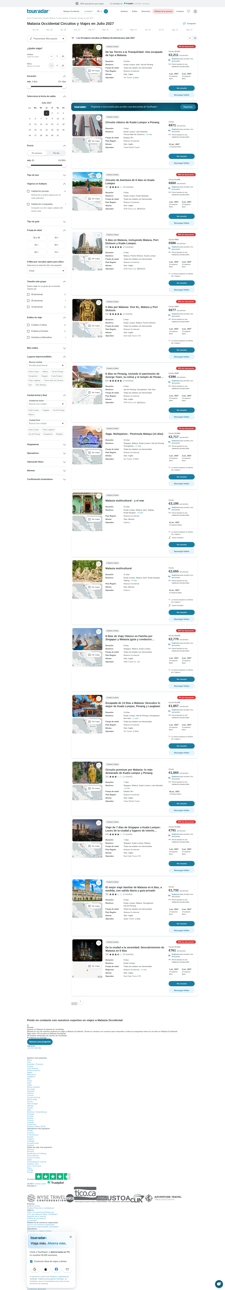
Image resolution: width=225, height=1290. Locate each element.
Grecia (30, 1102)
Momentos (146, 11)
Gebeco (127, 522)
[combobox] (46, 365)
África (29, 1060)
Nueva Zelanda (33, 1087)
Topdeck (30, 1139)
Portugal (30, 1114)
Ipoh (30, 385)
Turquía (30, 1120)
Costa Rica (31, 1124)
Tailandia (30, 1091)
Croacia (30, 1095)
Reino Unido (32, 1100)
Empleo (40, 1208)
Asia (29, 1062)
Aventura (31, 1149)
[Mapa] (195, 38)
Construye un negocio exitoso (39, 1231)
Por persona (37, 153)
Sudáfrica (31, 1077)
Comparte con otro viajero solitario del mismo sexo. (47, 209)
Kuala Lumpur (34, 372)
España (30, 1118)
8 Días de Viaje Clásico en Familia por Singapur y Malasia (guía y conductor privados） (128, 639)
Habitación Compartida (42, 204)
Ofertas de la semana (163, 11)
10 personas (37, 307)
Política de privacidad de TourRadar (51, 1279)
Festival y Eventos (39, 331)
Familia (30, 1170)
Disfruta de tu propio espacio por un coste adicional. (46, 196)
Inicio (29, 18)
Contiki (30, 1131)
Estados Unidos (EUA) (36, 1127)
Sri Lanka (31, 1089)
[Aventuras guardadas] (188, 11)
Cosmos (30, 1133)
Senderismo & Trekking (36, 1154)
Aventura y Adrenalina (41, 337)
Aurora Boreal (33, 1156)
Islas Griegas (32, 1104)
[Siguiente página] (80, 1001)
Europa (30, 1066)
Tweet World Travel (131, 147)
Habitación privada (40, 191)
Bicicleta (30, 1151)
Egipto (29, 1073)
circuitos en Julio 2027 (85, 18)
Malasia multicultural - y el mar (124, 500)
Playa (29, 1168)
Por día (56, 153)
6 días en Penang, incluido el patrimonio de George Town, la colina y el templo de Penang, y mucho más (134, 377)
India (29, 1083)
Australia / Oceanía (35, 1064)
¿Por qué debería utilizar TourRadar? (42, 1214)
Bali (28, 1079)
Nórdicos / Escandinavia (37, 1112)
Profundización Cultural (36, 1162)
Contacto (180, 11)
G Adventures (32, 1135)
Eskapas (30, 1145)
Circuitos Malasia (49, 18)
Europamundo (33, 1143)
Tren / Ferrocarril (34, 1166)
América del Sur (33, 1070)
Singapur (44, 376)
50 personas (37, 294)
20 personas (37, 301)
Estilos (134, 11)
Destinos (124, 11)
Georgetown (33, 376)
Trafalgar (31, 1141)
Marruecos (31, 1075)
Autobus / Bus (33, 1164)
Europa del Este (33, 1097)
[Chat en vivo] (219, 1284)
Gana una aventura (40, 1212)
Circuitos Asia (37, 18)
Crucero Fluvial (33, 1158)
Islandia (30, 1106)
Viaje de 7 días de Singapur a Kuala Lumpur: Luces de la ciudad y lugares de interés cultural (133, 830)
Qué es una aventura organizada (40, 1225)
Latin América (32, 1068)
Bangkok (59, 434)
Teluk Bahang (40, 385)
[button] (182, 60)
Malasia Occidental (131, 71)
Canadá (30, 1122)
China (29, 1081)
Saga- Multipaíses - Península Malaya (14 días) (134, 434)
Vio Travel (128, 78)
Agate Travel (129, 919)
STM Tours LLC (130, 209)
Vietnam (30, 1093)
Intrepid (30, 1137)
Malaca (45, 372)
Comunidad (32, 1221)
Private (30, 1172)
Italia (29, 1110)
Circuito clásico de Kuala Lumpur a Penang (132, 122)
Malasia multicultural (118, 568)
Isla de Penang (57, 372)
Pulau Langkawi (34, 381)
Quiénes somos (33, 1206)
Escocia (30, 1116)
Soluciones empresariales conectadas (42, 1227)
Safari (29, 1160)
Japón (29, 1085)
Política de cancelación (36, 1218)
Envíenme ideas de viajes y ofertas (50, 1261)
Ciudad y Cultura (39, 325)
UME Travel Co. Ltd (132, 662)
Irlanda (30, 1108)
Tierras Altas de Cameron (53, 381)
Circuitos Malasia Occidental (66, 18)
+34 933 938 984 (34, 1048)
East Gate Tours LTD (132, 336)
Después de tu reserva (36, 1216)
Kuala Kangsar (57, 376)
